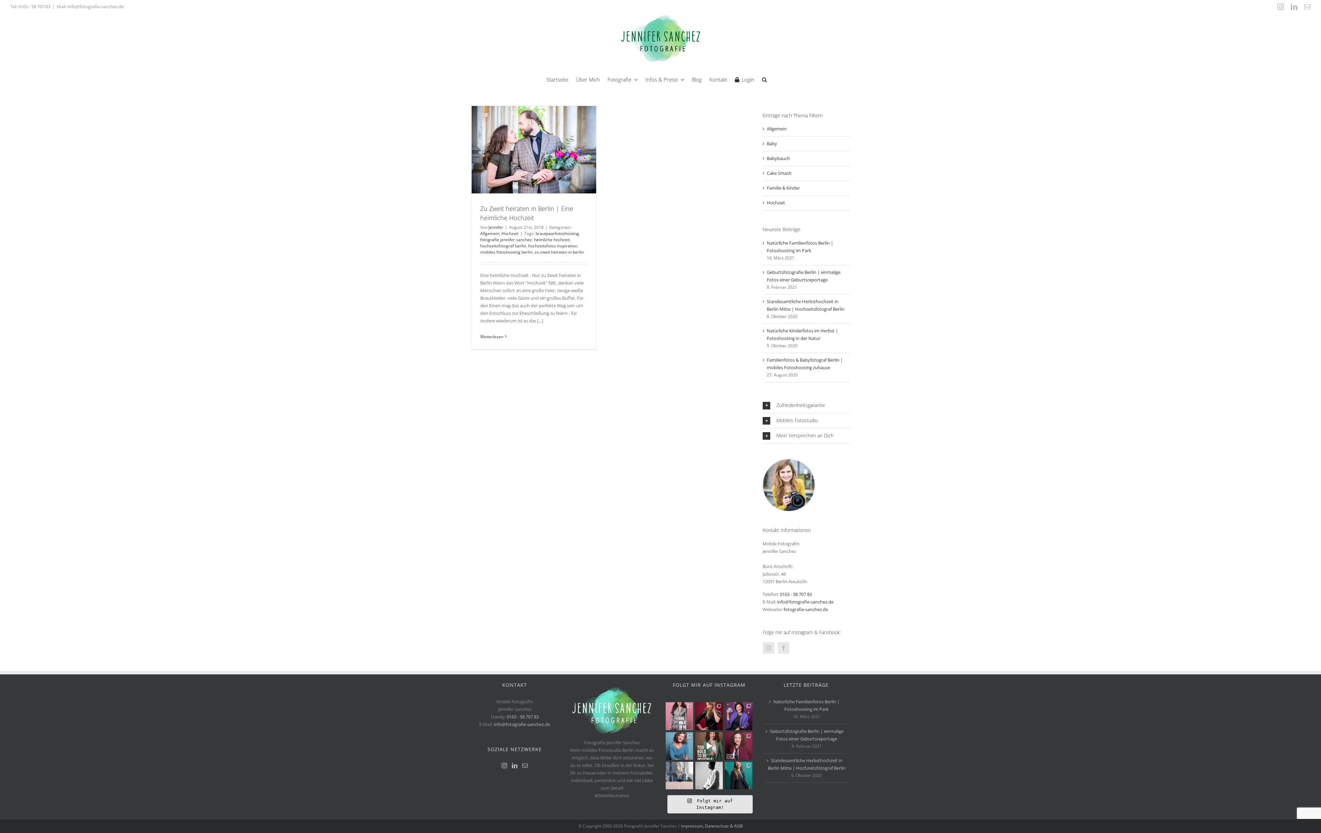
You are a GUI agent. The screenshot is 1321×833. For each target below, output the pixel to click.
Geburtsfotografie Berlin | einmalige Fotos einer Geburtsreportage (807, 735)
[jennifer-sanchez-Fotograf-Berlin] (789, 461)
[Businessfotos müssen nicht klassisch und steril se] (738, 716)
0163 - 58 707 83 (34, 6)
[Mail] (525, 765)
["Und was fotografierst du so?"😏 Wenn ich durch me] (709, 775)
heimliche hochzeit (552, 240)
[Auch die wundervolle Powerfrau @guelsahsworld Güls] (679, 716)
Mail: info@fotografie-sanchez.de (90, 6)
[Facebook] (784, 648)
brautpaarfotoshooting (557, 233)
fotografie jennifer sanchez (506, 240)
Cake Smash (779, 173)
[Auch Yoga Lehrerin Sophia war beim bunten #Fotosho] (679, 746)
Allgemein (490, 233)
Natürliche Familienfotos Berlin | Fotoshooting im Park (806, 705)
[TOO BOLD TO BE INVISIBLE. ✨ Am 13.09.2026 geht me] (738, 746)
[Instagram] (768, 648)
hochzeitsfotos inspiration (552, 246)
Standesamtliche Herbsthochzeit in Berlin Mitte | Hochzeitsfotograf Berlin (807, 764)
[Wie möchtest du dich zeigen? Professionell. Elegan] (738, 775)
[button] (764, 79)
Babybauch (778, 158)
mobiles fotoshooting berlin (506, 252)
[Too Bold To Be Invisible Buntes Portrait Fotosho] (709, 746)
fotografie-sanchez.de (806, 609)
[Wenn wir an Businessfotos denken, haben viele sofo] (679, 775)
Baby (772, 143)
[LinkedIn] (514, 765)
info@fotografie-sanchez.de (805, 602)
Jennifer (495, 227)
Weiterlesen (491, 337)
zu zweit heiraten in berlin (559, 252)
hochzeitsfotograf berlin (503, 246)
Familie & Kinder (783, 188)
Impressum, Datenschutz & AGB (712, 826)
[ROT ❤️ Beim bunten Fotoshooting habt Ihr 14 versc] (709, 716)
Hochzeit (510, 233)
